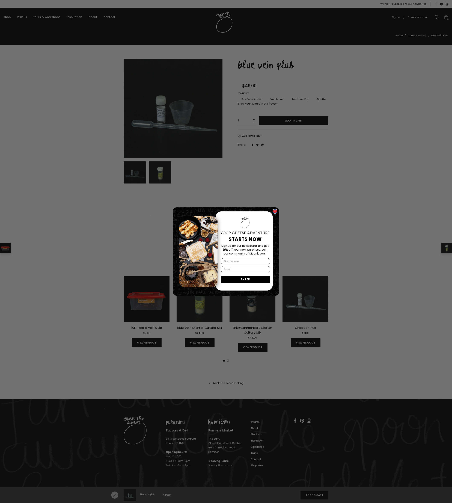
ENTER (245, 279)
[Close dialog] (275, 211)
